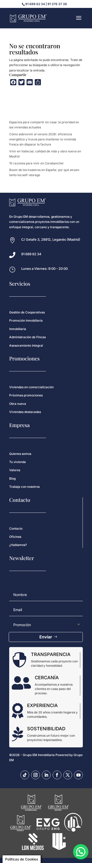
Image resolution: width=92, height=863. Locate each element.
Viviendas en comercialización (31, 387)
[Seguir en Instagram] (35, 775)
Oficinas (15, 537)
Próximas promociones (26, 395)
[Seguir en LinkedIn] (46, 775)
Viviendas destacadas (25, 412)
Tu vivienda (17, 462)
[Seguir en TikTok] (24, 775)
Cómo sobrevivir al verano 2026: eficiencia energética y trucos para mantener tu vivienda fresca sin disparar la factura (42, 139)
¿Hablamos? (18, 545)
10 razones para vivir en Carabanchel (36, 163)
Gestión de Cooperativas (27, 312)
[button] (80, 851)
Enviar (45, 636)
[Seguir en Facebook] (57, 775)
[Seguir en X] (67, 775)
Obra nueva (17, 404)
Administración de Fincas (27, 337)
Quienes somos (20, 454)
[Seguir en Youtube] (78, 775)
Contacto (15, 528)
